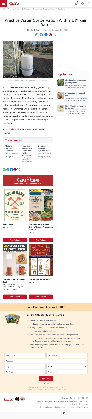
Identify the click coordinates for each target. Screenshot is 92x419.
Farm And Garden (13, 9)
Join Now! (46, 378)
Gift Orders (46, 383)
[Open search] (89, 3)
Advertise (48, 402)
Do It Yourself (26, 9)
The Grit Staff (33, 30)
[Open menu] (3, 3)
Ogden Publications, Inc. (79, 407)
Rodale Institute (15, 129)
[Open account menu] (82, 3)
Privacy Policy (72, 402)
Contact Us (39, 402)
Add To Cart (15, 240)
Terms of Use (83, 402)
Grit (4, 9)
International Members (54, 387)
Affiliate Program (59, 402)
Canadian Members (36, 387)
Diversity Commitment (80, 404)
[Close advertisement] (63, 413)
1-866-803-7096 (35, 183)
